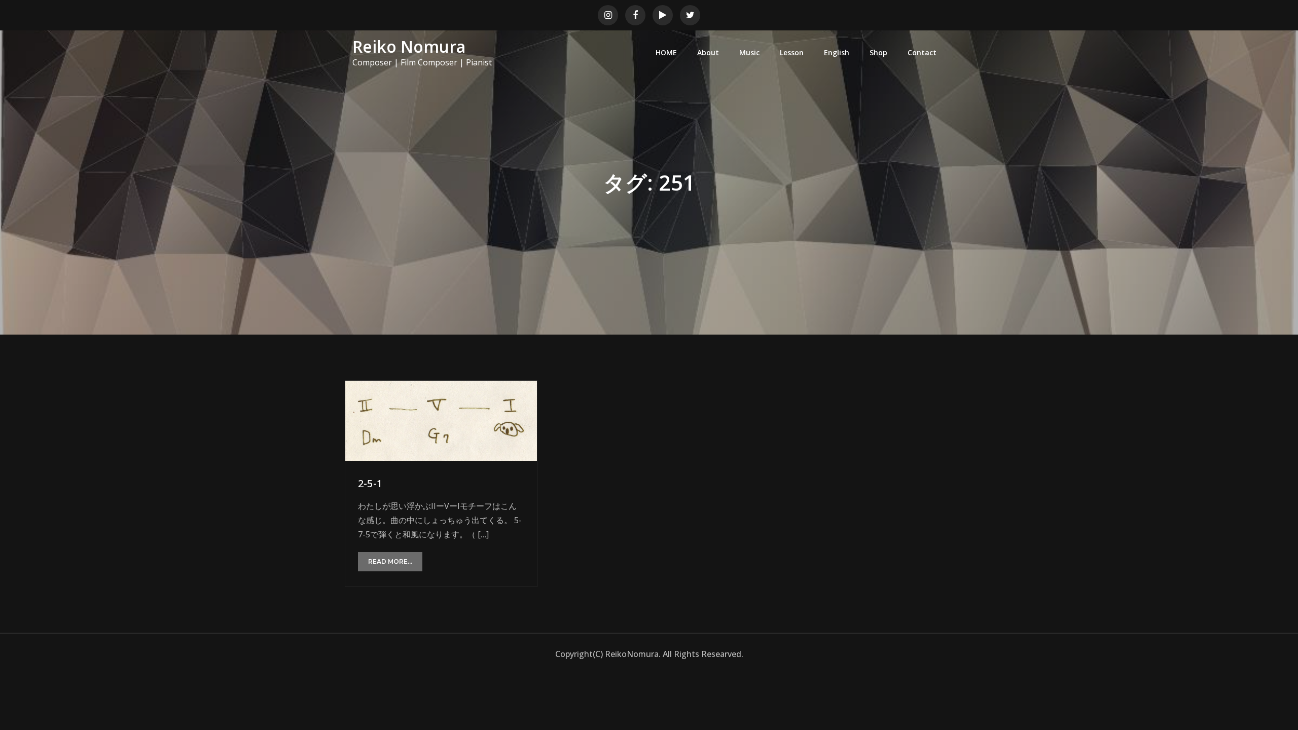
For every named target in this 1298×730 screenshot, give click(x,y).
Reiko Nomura (408, 46)
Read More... (390, 561)
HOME (666, 52)
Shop (878, 52)
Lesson (792, 52)
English (836, 52)
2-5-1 (370, 483)
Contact (922, 52)
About (708, 52)
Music (749, 52)
